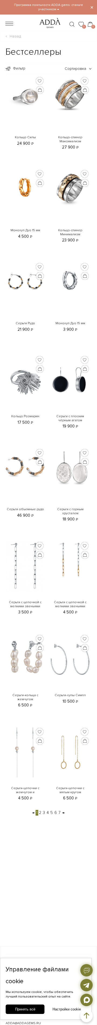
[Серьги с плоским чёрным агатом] (70, 379)
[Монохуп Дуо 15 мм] (25, 188)
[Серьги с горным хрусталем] (70, 467)
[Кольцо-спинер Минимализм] (70, 188)
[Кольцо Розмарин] (25, 379)
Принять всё (25, 1009)
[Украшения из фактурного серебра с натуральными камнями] (48, 29)
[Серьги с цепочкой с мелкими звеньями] (25, 565)
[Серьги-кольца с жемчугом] (25, 658)
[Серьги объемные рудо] (25, 467)
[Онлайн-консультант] (86, 970)
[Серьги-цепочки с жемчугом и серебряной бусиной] (25, 751)
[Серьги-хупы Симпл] (70, 658)
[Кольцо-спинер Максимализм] (70, 95)
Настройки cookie (67, 1009)
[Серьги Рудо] (25, 281)
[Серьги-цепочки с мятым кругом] (70, 751)
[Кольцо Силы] (25, 95)
